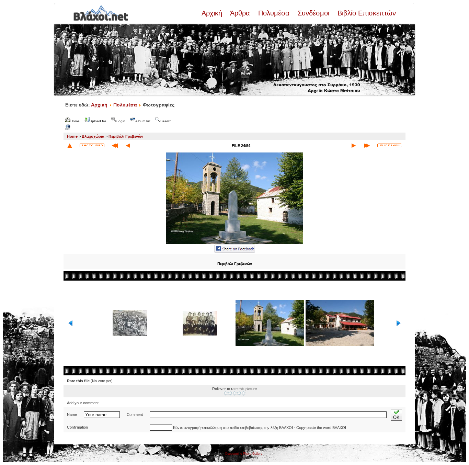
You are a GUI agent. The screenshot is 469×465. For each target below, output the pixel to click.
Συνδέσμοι (313, 13)
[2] (230, 393)
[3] (234, 393)
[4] (239, 393)
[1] (226, 393)
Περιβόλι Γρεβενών (125, 136)
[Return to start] (115, 145)
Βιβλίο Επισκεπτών (365, 13)
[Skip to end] (367, 145)
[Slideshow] (389, 145)
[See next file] (353, 145)
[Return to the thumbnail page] (70, 145)
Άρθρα (240, 13)
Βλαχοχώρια (93, 136)
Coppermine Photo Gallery (243, 453)
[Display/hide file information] (92, 145)
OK (396, 417)
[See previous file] (128, 145)
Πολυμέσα (273, 13)
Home (72, 136)
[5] (243, 393)
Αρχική (213, 13)
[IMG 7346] (234, 243)
